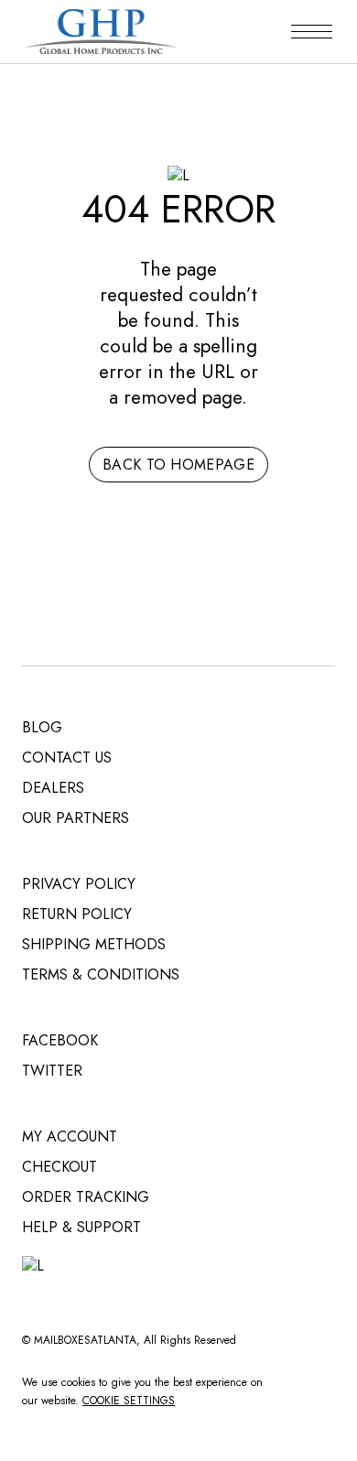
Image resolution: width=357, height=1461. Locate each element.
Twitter (52, 1070)
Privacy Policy (78, 883)
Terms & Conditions (100, 974)
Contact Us (67, 757)
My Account (69, 1136)
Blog (42, 727)
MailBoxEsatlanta (85, 1340)
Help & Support (81, 1227)
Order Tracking (85, 1196)
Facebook (60, 1040)
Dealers (53, 787)
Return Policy (77, 914)
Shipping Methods (94, 944)
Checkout (59, 1166)
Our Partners (75, 817)
